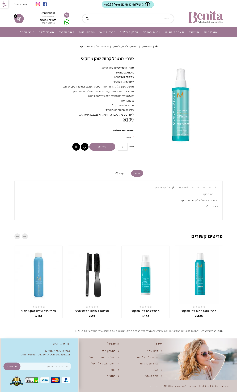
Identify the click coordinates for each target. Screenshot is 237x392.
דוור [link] (113, 370)
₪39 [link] (92, 316)
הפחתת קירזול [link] (133, 331)
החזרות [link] (111, 376)
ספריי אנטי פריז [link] (209, 331)
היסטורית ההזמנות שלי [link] (102, 357)
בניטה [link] (87, 331)
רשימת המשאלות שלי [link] (103, 363)
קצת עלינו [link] (152, 351)
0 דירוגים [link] (183, 187)
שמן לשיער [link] (158, 331)
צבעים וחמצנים (152, 32)
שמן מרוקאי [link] (207, 194)
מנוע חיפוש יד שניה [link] (157, 386)
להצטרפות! (12, 366)
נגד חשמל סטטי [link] (193, 331)
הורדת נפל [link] (146, 331)
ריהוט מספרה (66, 32)
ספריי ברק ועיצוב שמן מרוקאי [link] (38, 311)
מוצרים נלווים (87, 32)
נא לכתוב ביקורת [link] (163, 187)
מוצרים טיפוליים (174, 32)
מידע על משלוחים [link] (147, 357)
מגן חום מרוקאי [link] (110, 331)
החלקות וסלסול (129, 32)
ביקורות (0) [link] (120, 173)
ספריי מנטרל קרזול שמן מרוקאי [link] (93, 46)
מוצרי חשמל (27, 32)
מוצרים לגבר (46, 32)
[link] (4, 4)
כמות (131, 146)
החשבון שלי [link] (109, 351)
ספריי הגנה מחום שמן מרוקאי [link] (199, 311)
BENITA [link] (79, 331)
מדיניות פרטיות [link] (149, 363)
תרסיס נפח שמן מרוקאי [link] (146, 311)
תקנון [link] (155, 370)
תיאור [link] (137, 173)
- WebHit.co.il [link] (209, 386)
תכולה (129, 137)
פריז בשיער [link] (96, 331)
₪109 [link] (38, 316)
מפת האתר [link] (151, 376)
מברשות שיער (107, 32)
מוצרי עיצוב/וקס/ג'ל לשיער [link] (124, 46)
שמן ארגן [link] (168, 331)
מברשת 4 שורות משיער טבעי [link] (92, 311)
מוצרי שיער (210, 32)
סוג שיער (194, 32)
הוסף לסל (102, 146)
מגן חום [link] (121, 331)
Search (87, 18)
